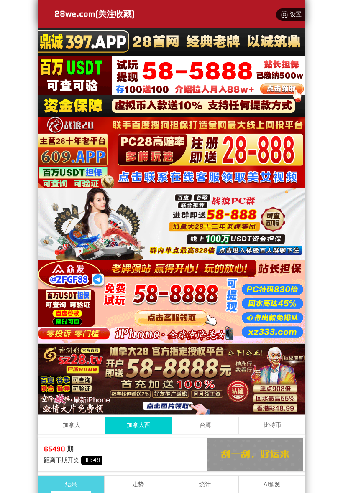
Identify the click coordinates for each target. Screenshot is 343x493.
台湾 (205, 425)
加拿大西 (138, 425)
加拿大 (71, 425)
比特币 (272, 425)
